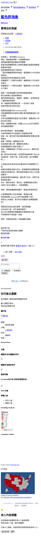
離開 (12, 532)
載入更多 (4, 260)
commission (11, 51)
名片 (7, 43)
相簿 (7, 38)
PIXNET (10, 503)
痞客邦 (18, 246)
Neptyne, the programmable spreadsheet (17, 497)
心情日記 (18, 34)
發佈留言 (4, 273)
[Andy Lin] (2, 386)
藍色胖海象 (9, 17)
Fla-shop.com (15, 465)
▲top (3, 256)
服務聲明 (24, 505)
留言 (23, 246)
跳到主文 (4, 23)
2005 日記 (18, 252)
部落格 (7, 41)
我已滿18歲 (5, 532)
